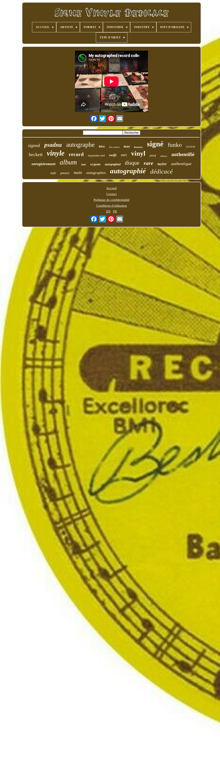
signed (34, 145)
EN (108, 211)
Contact (111, 194)
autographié (128, 171)
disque (132, 163)
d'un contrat (114, 147)
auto (83, 164)
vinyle (55, 153)
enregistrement (43, 164)
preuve (64, 173)
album (68, 162)
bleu (102, 146)
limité (127, 146)
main (78, 172)
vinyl (138, 153)
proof (153, 155)
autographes (96, 172)
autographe (80, 144)
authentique (181, 163)
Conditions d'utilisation (111, 205)
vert (124, 155)
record (76, 154)
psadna (53, 145)
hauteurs (138, 147)
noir (53, 173)
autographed (113, 164)
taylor (162, 164)
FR (115, 211)
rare (148, 163)
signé (155, 144)
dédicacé (161, 171)
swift (112, 155)
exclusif (190, 146)
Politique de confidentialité (112, 200)
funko (175, 144)
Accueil (111, 188)
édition (163, 156)
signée (95, 164)
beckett (36, 154)
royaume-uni (96, 155)
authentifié (182, 154)
